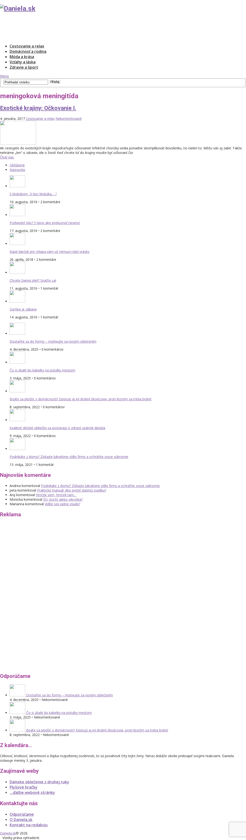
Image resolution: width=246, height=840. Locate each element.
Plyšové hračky (23, 787)
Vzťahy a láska (23, 62)
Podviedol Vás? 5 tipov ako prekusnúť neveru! (45, 222)
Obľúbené (17, 165)
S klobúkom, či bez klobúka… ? (33, 194)
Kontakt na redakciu (29, 825)
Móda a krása (22, 56)
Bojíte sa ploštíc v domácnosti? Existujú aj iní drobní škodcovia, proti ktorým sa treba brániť (80, 399)
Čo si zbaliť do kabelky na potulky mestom (42, 370)
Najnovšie (17, 169)
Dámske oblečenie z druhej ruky (39, 782)
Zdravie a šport (24, 67)
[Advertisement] (87, 28)
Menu (4, 76)
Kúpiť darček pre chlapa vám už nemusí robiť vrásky (49, 251)
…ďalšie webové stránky (32, 792)
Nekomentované (68, 118)
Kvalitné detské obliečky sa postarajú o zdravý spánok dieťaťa (57, 428)
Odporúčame (22, 814)
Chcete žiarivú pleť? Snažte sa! (33, 280)
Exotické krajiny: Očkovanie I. (38, 108)
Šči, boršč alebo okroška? (63, 499)
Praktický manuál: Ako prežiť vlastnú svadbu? (71, 490)
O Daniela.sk (21, 819)
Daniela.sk (8, 833)
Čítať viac (7, 157)
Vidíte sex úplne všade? (62, 504)
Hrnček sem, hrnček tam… (56, 495)
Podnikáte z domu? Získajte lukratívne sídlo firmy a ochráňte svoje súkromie (69, 456)
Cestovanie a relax (27, 46)
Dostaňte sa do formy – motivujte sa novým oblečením (53, 341)
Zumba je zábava (23, 309)
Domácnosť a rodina (28, 51)
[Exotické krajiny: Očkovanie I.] (123, 133)
